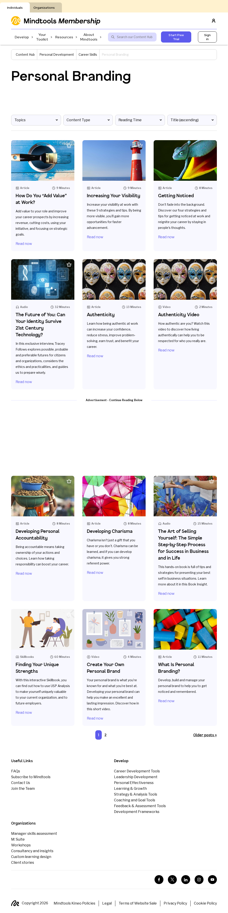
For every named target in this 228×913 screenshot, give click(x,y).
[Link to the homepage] (55, 20)
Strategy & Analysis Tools (135, 794)
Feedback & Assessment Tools (140, 806)
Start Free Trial (176, 37)
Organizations (44, 8)
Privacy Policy (175, 903)
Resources (64, 37)
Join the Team (23, 788)
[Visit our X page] (172, 879)
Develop (22, 37)
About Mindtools (88, 37)
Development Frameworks (136, 812)
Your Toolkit (42, 37)
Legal (107, 903)
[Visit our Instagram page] (199, 879)
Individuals (15, 8)
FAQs (15, 771)
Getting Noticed (176, 195)
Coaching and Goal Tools (134, 800)
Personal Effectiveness (134, 783)
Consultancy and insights (32, 851)
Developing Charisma (109, 531)
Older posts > (205, 735)
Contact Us (20, 783)
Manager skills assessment (34, 833)
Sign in (207, 37)
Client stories (22, 862)
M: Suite (18, 839)
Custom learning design (31, 857)
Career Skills (88, 54)
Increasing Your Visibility (113, 195)
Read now (24, 244)
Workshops (21, 845)
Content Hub (25, 54)
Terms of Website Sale (138, 903)
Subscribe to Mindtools (31, 777)
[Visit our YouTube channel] (212, 879)
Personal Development (56, 54)
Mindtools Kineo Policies (74, 903)
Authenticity (101, 314)
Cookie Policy (205, 903)
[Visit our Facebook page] (159, 879)
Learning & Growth (130, 788)
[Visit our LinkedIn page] (185, 879)
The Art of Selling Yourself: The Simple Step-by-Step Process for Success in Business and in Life (183, 544)
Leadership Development (135, 777)
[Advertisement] (114, 436)
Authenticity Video (178, 314)
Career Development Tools (137, 771)
